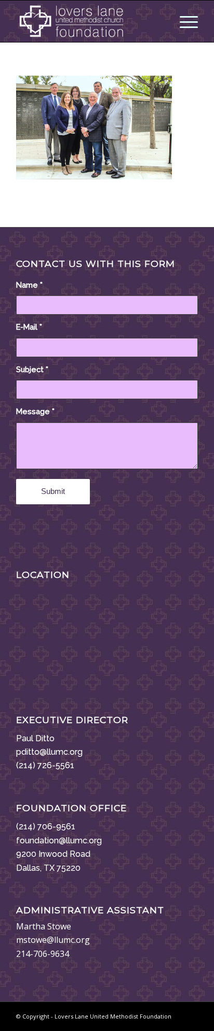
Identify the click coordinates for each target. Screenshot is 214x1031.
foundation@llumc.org (59, 840)
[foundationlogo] (89, 21)
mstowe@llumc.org (53, 939)
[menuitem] (183, 21)
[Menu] (183, 21)
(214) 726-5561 (45, 765)
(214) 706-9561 (45, 826)
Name (29, 284)
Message (35, 411)
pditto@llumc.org (49, 752)
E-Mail (29, 326)
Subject (32, 369)
